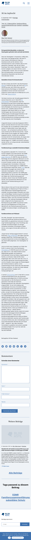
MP (25, 85)
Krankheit (19, 25)
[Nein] (29, 536)
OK (9, 537)
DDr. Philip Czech (17, 446)
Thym (23, 167)
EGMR (15, 494)
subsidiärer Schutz (15, 500)
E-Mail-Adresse (6, 394)
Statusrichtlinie (12, 94)
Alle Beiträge (15, 473)
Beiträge (15, 17)
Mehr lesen (6, 466)
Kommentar (5, 364)
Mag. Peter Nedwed (7, 38)
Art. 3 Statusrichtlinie (10, 23)
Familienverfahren (21, 23)
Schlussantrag (11, 274)
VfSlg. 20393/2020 (13, 235)
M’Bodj (3, 85)
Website (3, 401)
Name (3, 386)
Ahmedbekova (5, 250)
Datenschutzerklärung (17, 537)
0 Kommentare (5, 19)
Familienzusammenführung (9, 25)
